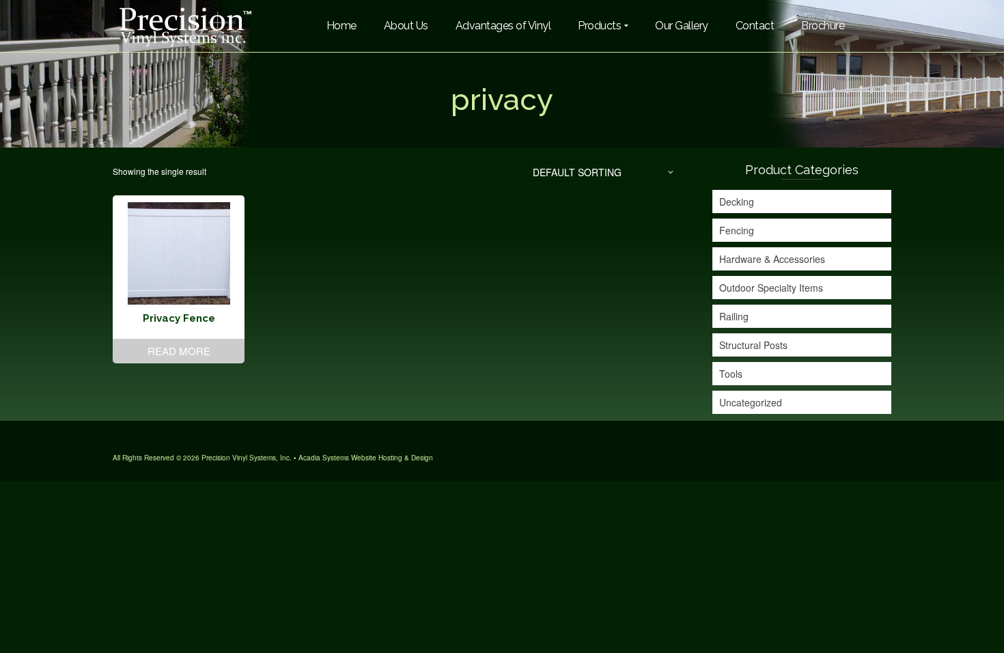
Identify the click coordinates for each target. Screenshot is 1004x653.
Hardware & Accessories (772, 259)
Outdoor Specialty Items (771, 287)
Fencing (736, 230)
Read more (179, 351)
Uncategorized (750, 402)
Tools (730, 373)
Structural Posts (753, 345)
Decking (736, 201)
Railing (734, 316)
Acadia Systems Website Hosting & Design (365, 457)
